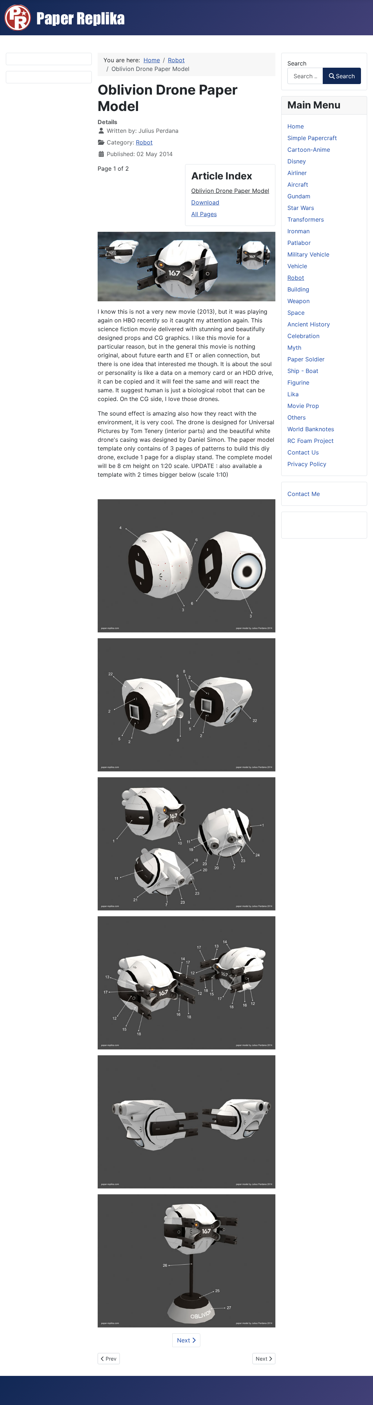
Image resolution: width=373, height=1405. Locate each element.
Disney (296, 161)
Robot (144, 142)
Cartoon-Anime (308, 149)
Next (184, 1340)
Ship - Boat (302, 370)
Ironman (298, 231)
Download (205, 202)
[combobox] (305, 76)
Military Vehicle (308, 254)
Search (296, 63)
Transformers (305, 219)
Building (298, 289)
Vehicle (297, 266)
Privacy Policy (306, 464)
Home (295, 126)
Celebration (303, 336)
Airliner (297, 172)
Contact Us (303, 452)
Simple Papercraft (312, 138)
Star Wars (300, 207)
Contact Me (303, 493)
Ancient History (308, 324)
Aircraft (297, 184)
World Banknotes (310, 429)
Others (296, 417)
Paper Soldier (306, 359)
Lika (293, 394)
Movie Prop (303, 405)
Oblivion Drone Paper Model (230, 190)
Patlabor (299, 242)
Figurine (298, 382)
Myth (294, 347)
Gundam (298, 196)
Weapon (298, 301)
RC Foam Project (310, 440)
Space (296, 312)
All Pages (204, 214)
